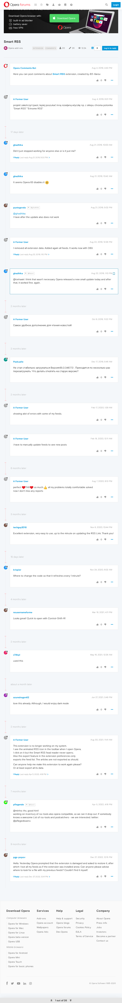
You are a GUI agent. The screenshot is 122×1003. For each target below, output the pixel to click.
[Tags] (47, 5)
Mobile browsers (14, 947)
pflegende (18, 804)
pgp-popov (19, 857)
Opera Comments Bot (24, 68)
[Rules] (65, 5)
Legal (79, 910)
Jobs (99, 927)
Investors (101, 932)
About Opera (103, 918)
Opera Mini (14, 957)
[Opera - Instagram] (30, 983)
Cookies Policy (83, 927)
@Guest (30, 273)
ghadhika (18, 145)
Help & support (64, 918)
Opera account (45, 923)
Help (59, 910)
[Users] (54, 5)
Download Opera (66, 18)
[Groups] (59, 5)
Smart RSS (59, 74)
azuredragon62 (21, 697)
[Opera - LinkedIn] (25, 983)
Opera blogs (62, 923)
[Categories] (36, 5)
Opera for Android (17, 953)
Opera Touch (15, 962)
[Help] (71, 5)
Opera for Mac (16, 928)
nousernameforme (22, 612)
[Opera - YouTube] (18, 983)
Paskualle (18, 361)
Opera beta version (18, 937)
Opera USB (14, 941)
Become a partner (106, 936)
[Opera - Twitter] (12, 983)
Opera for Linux (16, 932)
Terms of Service (84, 936)
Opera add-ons (15, 48)
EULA (78, 932)
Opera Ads (42, 932)
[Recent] (42, 5)
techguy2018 (20, 527)
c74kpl (16, 655)
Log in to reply (110, 48)
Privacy (80, 923)
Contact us (102, 940)
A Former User (20, 99)
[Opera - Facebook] (7, 983)
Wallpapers (42, 927)
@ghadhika (34, 207)
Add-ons (41, 918)
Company (103, 910)
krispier (17, 569)
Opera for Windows (18, 923)
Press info (101, 923)
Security (80, 918)
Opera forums (63, 927)
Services (43, 910)
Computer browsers (16, 918)
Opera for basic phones (21, 966)
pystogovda (19, 207)
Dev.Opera (62, 932)
